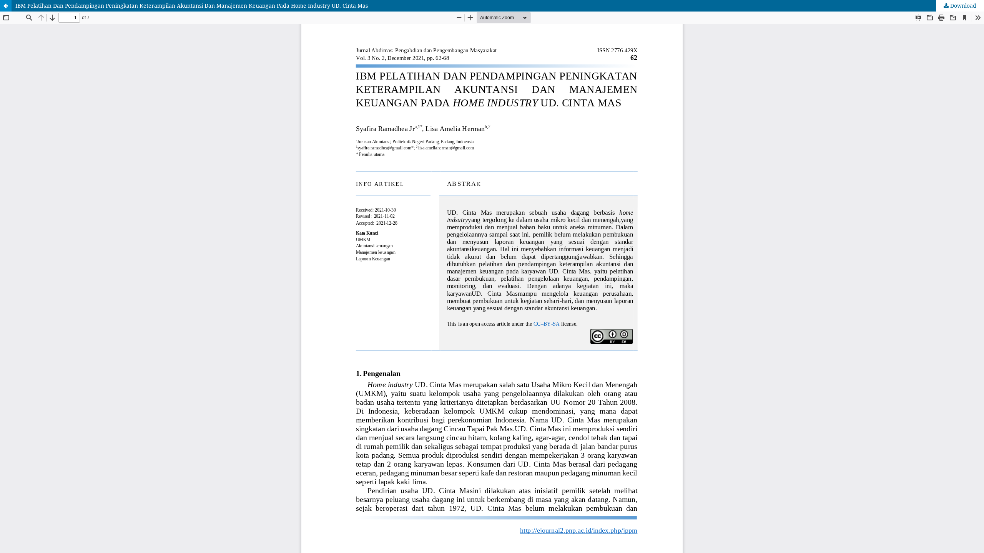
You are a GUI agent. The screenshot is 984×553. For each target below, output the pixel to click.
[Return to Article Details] (6, 6)
